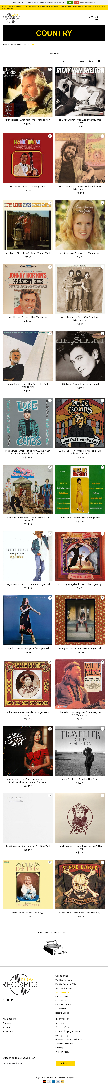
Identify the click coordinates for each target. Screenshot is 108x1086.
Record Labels (62, 1012)
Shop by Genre (15, 44)
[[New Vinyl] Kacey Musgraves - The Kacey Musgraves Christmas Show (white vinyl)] (28, 751)
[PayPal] (62, 1081)
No (76, 2)
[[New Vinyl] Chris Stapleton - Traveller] (80, 751)
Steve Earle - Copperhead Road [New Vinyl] (80, 912)
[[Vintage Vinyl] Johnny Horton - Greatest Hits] (28, 289)
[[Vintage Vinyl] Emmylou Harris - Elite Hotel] (80, 620)
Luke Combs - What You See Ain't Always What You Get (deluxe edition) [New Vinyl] (27, 452)
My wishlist (8, 1031)
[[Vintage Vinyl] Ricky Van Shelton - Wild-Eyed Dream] (80, 92)
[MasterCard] (44, 1081)
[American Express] (53, 1081)
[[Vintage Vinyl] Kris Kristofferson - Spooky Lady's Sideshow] (80, 158)
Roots (25, 44)
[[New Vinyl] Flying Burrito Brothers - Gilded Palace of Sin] (28, 489)
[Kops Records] (11, 18)
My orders (7, 1027)
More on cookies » (87, 2)
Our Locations (62, 1027)
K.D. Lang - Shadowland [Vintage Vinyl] (80, 383)
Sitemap (59, 1047)
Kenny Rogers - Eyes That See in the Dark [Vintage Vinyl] (27, 385)
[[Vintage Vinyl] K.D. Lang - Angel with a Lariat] (80, 556)
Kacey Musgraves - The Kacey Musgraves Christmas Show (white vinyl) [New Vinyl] (27, 780)
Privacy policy (61, 1035)
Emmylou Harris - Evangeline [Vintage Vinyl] (28, 648)
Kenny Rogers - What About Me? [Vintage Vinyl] (27, 119)
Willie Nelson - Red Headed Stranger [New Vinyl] (28, 713)
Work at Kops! (62, 1051)
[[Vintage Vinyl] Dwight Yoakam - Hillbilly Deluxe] (28, 556)
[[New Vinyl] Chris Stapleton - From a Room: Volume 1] (80, 818)
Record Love (61, 996)
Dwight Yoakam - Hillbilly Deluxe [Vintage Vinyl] (27, 584)
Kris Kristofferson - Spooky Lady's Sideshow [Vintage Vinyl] (80, 188)
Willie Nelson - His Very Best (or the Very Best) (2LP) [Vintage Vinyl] (80, 713)
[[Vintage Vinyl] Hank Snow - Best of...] (28, 158)
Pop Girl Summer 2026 (65, 983)
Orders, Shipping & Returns (68, 1031)
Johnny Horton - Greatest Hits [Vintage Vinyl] (28, 317)
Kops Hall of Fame (64, 1004)
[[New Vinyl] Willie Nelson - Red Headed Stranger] (28, 684)
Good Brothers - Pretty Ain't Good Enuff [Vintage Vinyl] (80, 318)
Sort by (75, 61)
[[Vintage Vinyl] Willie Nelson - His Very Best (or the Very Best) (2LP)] (80, 684)
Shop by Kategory (63, 988)
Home (5, 44)
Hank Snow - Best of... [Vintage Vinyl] (27, 186)
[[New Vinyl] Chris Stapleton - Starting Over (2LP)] (28, 818)
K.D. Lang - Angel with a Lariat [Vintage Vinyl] (80, 584)
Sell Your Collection (64, 1043)
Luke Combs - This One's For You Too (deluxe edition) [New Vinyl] (80, 452)
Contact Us (60, 1000)
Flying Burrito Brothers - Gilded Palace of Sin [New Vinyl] (27, 519)
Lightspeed (72, 1077)
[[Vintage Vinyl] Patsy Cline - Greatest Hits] (80, 489)
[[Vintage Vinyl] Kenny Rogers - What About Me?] (28, 92)
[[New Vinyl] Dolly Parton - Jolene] (28, 884)
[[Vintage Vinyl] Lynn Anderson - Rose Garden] (80, 225)
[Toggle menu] (102, 18)
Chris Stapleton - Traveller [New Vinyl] (80, 779)
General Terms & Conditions (68, 1039)
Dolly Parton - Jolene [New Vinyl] (27, 912)
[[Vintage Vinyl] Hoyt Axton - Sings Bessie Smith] (28, 225)
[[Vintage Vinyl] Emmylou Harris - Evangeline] (28, 620)
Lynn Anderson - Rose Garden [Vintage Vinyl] (80, 253)
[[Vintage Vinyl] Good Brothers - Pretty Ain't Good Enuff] (80, 289)
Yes (69, 2)
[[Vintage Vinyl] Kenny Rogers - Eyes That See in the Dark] (28, 356)
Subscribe (65, 1063)
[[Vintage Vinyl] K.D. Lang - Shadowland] (80, 356)
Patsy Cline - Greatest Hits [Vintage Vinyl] (80, 517)
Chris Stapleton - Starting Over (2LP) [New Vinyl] (27, 845)
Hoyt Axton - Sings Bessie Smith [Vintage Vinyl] (27, 253)
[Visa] (49, 1081)
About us (59, 1023)
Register (7, 1023)
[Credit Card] (58, 1081)
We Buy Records (63, 979)
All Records (60, 1008)
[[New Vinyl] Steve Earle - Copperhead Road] (80, 884)
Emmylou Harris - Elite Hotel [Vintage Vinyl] (80, 648)
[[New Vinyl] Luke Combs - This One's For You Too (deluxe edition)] (80, 423)
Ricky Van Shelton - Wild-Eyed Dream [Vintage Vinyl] (80, 121)
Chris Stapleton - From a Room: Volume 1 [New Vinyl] (80, 847)
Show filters (54, 53)
